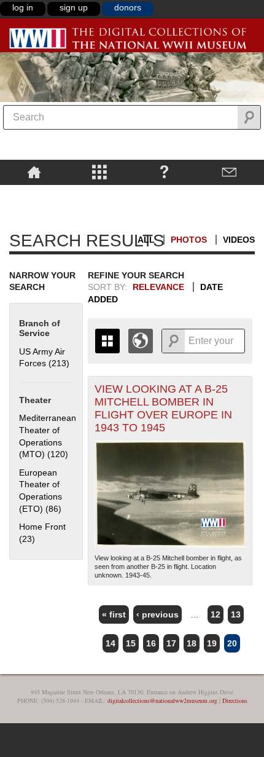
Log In (22, 7)
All (146, 240)
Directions (234, 700)
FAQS (164, 171)
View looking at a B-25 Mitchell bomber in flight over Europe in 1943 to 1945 (163, 408)
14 (110, 643)
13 (236, 614)
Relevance (158, 287)
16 (151, 643)
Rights (34, 194)
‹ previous (157, 614)
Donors (127, 7)
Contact (229, 171)
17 (171, 643)
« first (114, 614)
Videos (239, 240)
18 (191, 643)
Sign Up (74, 7)
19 (212, 643)
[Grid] (107, 341)
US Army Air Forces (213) (44, 358)
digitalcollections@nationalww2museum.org (162, 700)
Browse (99, 171)
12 (215, 614)
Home (34, 171)
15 (131, 643)
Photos (189, 240)
